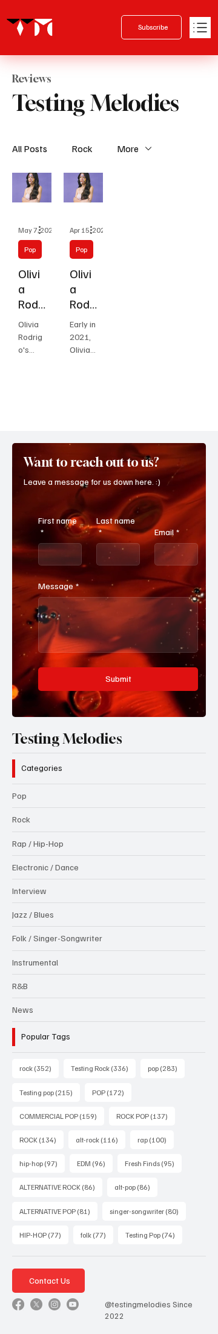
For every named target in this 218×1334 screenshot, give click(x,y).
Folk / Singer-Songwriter (57, 938)
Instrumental (35, 962)
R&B (20, 986)
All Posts (29, 148)
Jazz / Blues (33, 914)
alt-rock (100, 1139)
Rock (82, 148)
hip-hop (42, 1163)
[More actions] (43, 229)
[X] (36, 1304)
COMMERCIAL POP (61, 1116)
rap (155, 1139)
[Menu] (200, 27)
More (128, 148)
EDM (95, 1163)
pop (166, 1068)
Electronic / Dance (45, 867)
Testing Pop (153, 1234)
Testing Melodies (67, 738)
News (22, 1009)
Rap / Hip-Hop (38, 843)
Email (166, 532)
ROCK (41, 1139)
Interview (29, 890)
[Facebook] (18, 1304)
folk (97, 1234)
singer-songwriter (148, 1211)
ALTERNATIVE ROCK (60, 1187)
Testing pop (49, 1092)
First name (57, 526)
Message (58, 586)
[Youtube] (73, 1304)
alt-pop (135, 1187)
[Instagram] (54, 1304)
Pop (30, 249)
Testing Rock (103, 1068)
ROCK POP (145, 1116)
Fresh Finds (153, 1163)
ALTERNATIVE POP (58, 1211)
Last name (115, 526)
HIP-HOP (43, 1234)
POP (111, 1092)
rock (39, 1068)
